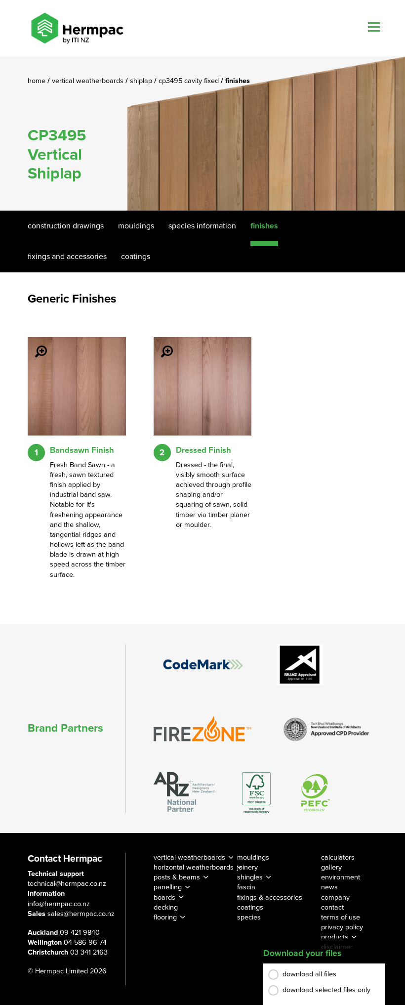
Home (37, 81)
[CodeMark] (203, 664)
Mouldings (136, 226)
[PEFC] (315, 792)
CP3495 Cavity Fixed (190, 81)
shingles (250, 877)
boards (164, 897)
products (334, 937)
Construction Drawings (66, 226)
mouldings (253, 857)
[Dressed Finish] (161, 344)
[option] (202, 133)
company (335, 897)
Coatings (135, 257)
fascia (246, 887)
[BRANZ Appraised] (300, 664)
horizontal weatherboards (194, 867)
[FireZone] (203, 729)
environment (340, 877)
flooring (165, 917)
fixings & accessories (269, 897)
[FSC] (256, 792)
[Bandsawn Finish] (35, 344)
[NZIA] (326, 728)
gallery (331, 867)
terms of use (340, 917)
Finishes (264, 226)
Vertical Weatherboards (88, 81)
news (329, 887)
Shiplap (142, 81)
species (249, 917)
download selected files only (326, 990)
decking (166, 907)
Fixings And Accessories (67, 257)
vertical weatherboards (189, 857)
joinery (247, 867)
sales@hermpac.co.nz (81, 914)
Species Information (202, 226)
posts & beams (177, 877)
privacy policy (342, 927)
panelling (168, 887)
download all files (309, 974)
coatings (250, 907)
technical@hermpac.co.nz (67, 883)
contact (332, 907)
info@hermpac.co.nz (59, 904)
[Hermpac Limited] (77, 28)
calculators (338, 857)
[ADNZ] (184, 792)
